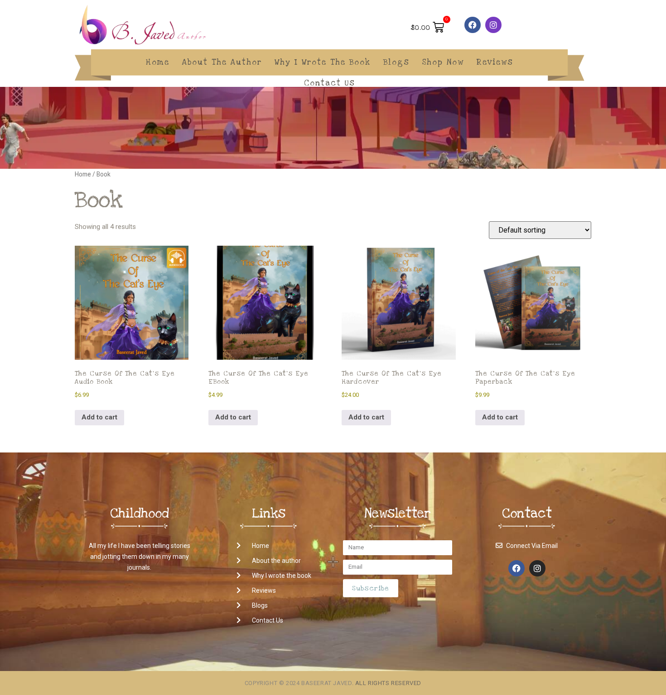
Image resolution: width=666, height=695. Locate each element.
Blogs (396, 62)
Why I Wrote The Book (323, 62)
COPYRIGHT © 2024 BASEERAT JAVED (298, 683)
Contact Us (329, 83)
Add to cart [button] (99, 417)
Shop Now (443, 62)
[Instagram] (493, 25)
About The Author (222, 62)
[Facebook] (472, 25)
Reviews (495, 62)
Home (157, 62)
